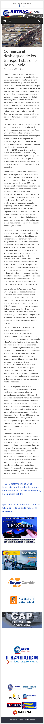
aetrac (24, 69)
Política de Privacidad (27, 720)
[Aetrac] (4, 20)
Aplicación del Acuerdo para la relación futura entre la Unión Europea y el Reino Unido (21, 508)
